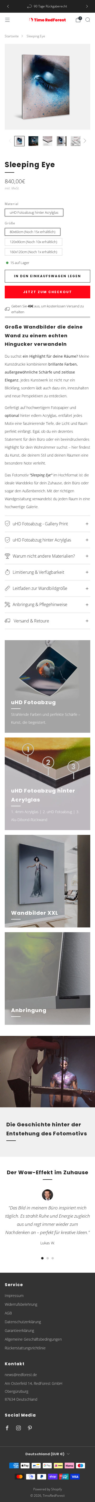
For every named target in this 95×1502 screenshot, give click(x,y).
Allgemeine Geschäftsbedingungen (33, 1339)
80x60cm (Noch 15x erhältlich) (32, 231)
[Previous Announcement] (8, 6)
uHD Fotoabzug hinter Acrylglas (34, 212)
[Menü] (7, 19)
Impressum (14, 1295)
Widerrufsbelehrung (21, 1304)
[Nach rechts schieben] (84, 141)
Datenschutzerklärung (23, 1321)
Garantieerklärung (19, 1330)
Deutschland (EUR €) (44, 1454)
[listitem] (47, 6)
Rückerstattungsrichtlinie (25, 1347)
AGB (8, 1313)
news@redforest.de (21, 1374)
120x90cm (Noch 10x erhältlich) (33, 241)
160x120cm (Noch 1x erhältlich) (33, 251)
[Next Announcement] (87, 6)
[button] (42, 1258)
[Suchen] (87, 19)
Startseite (12, 36)
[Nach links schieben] (11, 141)
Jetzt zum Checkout (47, 292)
